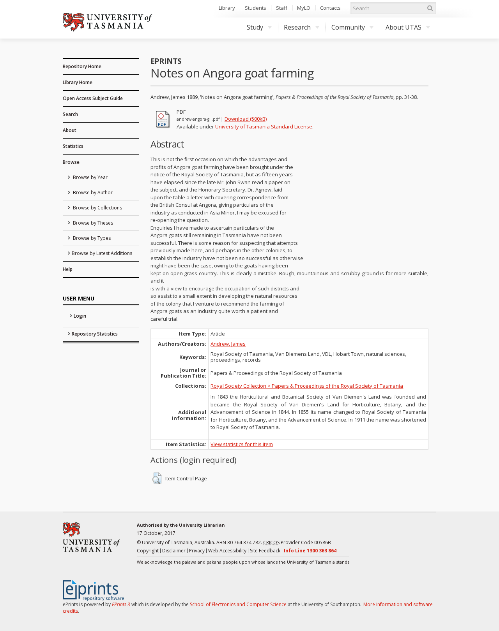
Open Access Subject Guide (93, 98)
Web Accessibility (227, 550)
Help (68, 269)
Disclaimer (174, 550)
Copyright (148, 550)
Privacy (197, 550)
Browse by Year (90, 177)
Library (227, 7)
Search (70, 114)
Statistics (73, 146)
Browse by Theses (92, 223)
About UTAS (403, 27)
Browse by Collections (97, 207)
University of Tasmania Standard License (263, 126)
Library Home (77, 82)
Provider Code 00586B (297, 542)
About (69, 130)
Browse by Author (92, 192)
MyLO (303, 7)
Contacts (330, 7)
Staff (281, 7)
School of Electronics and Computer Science (238, 604)
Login (80, 316)
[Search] (430, 8)
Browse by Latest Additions (102, 253)
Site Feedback (265, 550)
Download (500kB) (246, 118)
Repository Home (82, 66)
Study (255, 27)
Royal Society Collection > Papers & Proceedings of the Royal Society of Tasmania (307, 385)
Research (297, 27)
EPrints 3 (121, 604)
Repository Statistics (95, 333)
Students (255, 7)
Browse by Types (91, 238)
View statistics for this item (242, 444)
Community (348, 27)
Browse (71, 162)
